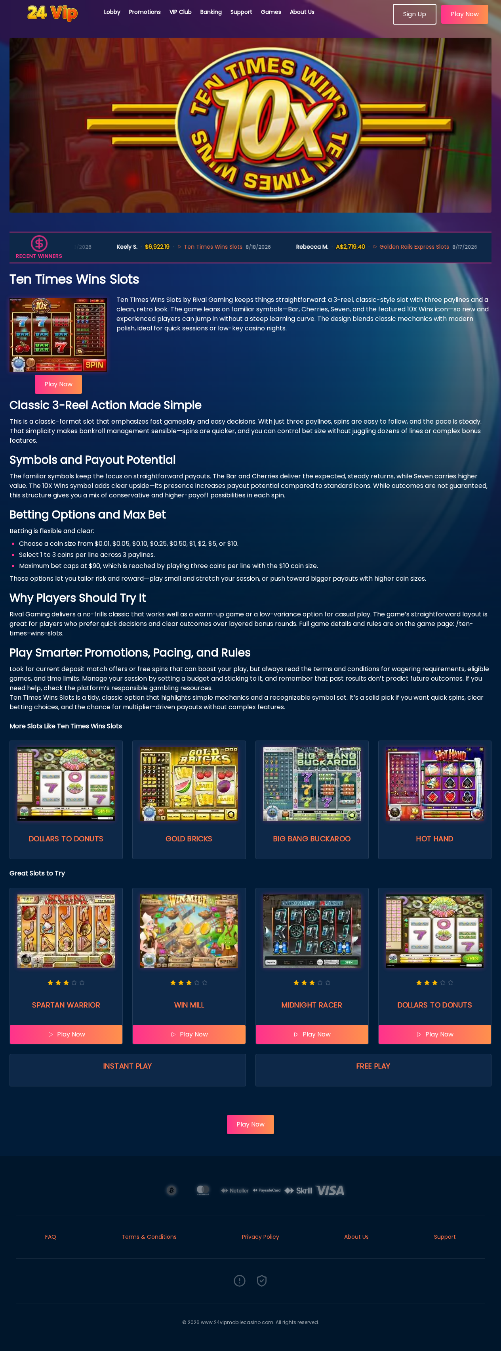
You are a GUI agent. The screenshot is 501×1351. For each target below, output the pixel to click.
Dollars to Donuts (66, 839)
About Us (302, 12)
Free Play (373, 1066)
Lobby (112, 12)
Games (271, 12)
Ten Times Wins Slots (189, 247)
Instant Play (127, 1066)
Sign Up (414, 14)
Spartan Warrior (66, 1005)
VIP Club (181, 12)
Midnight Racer (312, 1005)
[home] (52, 21)
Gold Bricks (189, 839)
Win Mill (189, 1005)
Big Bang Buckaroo (312, 839)
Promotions (145, 12)
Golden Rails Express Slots (390, 247)
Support (241, 12)
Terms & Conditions (149, 1237)
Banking (211, 12)
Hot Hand (434, 839)
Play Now (465, 14)
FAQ (50, 1237)
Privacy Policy (260, 1237)
